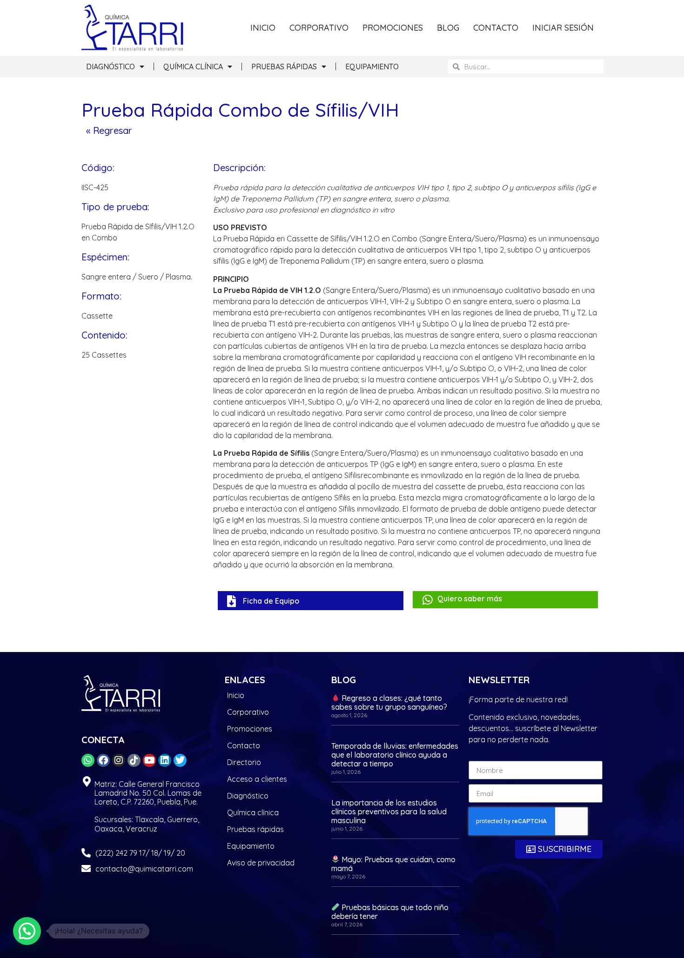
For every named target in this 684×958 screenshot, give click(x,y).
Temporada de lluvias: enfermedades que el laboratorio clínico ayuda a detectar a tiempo (394, 754)
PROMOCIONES (392, 27)
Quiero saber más (469, 598)
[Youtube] (149, 760)
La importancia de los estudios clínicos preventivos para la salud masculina (389, 811)
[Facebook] (103, 760)
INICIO (262, 27)
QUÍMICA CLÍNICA (193, 66)
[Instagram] (118, 760)
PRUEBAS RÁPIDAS (284, 66)
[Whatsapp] (87, 760)
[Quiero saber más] (428, 599)
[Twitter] (180, 760)
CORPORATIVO (319, 27)
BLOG (448, 27)
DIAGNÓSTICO (110, 66)
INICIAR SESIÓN (563, 27)
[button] (27, 931)
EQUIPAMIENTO (372, 66)
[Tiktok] (134, 760)
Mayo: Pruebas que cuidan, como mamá (393, 864)
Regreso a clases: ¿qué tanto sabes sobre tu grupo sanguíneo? (389, 702)
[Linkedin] (164, 760)
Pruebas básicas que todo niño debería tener (390, 912)
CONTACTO (495, 27)
